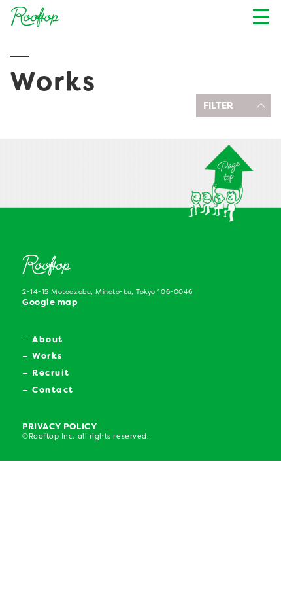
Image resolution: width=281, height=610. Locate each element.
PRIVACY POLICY (59, 426)
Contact (53, 389)
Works (47, 355)
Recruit (51, 372)
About (47, 339)
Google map (50, 302)
